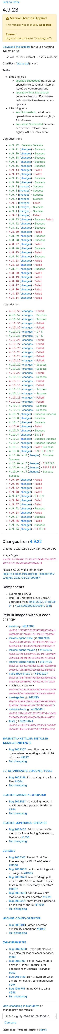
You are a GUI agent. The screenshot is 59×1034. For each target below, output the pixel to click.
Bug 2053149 (17, 777)
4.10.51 (14, 319)
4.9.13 (14, 170)
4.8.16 (14, 289)
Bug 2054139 (17, 976)
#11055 (28, 873)
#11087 (13, 889)
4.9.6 (13, 198)
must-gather (16, 697)
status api (23, 63)
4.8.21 (14, 268)
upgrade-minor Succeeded (32, 92)
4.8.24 (14, 256)
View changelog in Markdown (20, 1005)
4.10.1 (14, 447)
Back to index (11, 2)
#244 (12, 809)
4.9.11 (14, 178)
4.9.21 (14, 149)
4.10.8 (14, 418)
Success (27, 145)
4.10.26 (14, 348)
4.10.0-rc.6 (18, 467)
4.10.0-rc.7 (18, 463)
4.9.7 (13, 194)
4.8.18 (14, 281)
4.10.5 (14, 430)
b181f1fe (34, 697)
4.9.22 (14, 145)
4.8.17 (14, 285)
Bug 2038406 (17, 829)
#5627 (25, 757)
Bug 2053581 (17, 801)
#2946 (41, 929)
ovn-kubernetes (14, 942)
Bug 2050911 (17, 925)
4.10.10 (14, 410)
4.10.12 (14, 401)
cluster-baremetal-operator (24, 795)
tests (12, 721)
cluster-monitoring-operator (24, 823)
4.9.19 (14, 153)
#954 (12, 984)
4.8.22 (14, 264)
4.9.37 (14, 504)
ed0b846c (37, 709)
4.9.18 (14, 157)
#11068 (13, 865)
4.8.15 (14, 293)
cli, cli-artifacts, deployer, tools (27, 770)
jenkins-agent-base (21, 638)
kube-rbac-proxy (19, 673)
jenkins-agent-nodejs (22, 661)
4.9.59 (14, 479)
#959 (12, 992)
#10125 (47, 897)
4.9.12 (14, 174)
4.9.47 (14, 496)
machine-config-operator (21, 918)
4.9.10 (14, 182)
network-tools (17, 709)
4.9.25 (14, 525)
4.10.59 (14, 311)
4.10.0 (14, 451)
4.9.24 (14, 529)
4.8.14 (14, 297)
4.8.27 (14, 244)
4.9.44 (14, 500)
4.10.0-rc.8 (18, 455)
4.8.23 (14, 260)
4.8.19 (14, 277)
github (43, 1030)
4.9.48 (14, 492)
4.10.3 (14, 438)
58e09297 (41, 673)
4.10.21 (14, 368)
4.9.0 (13, 215)
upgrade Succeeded (28, 80)
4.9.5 (13, 203)
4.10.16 (14, 385)
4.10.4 (14, 434)
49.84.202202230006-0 (30, 605)
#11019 (39, 904)
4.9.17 (14, 161)
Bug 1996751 (17, 988)
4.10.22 (14, 364)
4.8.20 (14, 273)
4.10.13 (14, 397)
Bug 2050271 (17, 900)
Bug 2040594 (17, 949)
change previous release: (18, 1009)
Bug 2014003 (17, 960)
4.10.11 (14, 405)
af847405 (28, 626)
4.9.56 (14, 483)
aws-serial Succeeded (29, 124)
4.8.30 (14, 231)
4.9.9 (13, 186)
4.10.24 (14, 356)
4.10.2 (14, 442)
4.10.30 (14, 335)
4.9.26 (14, 520)
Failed (38, 170)
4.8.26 (14, 248)
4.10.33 (14, 323)
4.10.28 (14, 339)
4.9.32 (14, 508)
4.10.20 (14, 372)
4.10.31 (14, 331)
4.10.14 (14, 393)
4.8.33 (14, 219)
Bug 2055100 (17, 857)
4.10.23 (14, 360)
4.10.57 (14, 315)
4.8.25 (14, 252)
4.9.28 (14, 512)
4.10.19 (14, 377)
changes (26, 149)
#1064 (19, 781)
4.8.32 (14, 223)
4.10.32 (14, 327)
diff (49, 605)
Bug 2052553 (17, 893)
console (8, 850)
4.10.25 (14, 352)
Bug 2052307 (17, 749)
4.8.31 (14, 227)
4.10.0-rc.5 (18, 471)
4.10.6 (14, 426)
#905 (12, 957)
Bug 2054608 (17, 869)
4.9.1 (13, 211)
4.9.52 (14, 487)
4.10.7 (14, 422)
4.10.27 (14, 344)
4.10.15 (14, 389)
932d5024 (26, 721)
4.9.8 (13, 190)
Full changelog (18, 761)
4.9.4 (13, 207)
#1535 (25, 837)
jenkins (13, 626)
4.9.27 (14, 516)
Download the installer (16, 46)
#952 (12, 972)
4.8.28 (14, 240)
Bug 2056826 (17, 877)
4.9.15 (14, 165)
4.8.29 (14, 235)
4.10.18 (14, 381)
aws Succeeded (25, 112)
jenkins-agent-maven (22, 649)
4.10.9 (14, 414)
